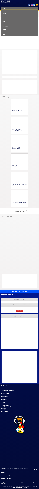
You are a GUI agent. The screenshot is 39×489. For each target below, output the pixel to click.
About (3, 439)
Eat (3, 18)
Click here (30, 475)
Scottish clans (3, 399)
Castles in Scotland (4, 396)
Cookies (3, 473)
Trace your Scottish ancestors (7, 397)
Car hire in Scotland (5, 393)
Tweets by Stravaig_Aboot (5, 318)
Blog (4, 8)
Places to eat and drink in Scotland (7, 394)
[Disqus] (19, 232)
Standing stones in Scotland (6, 400)
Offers (4, 34)
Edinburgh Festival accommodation (8, 390)
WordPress (14, 487)
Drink (4, 21)
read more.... (36, 469)
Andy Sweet (12, 486)
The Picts (3, 402)
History (4, 13)
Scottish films (3, 408)
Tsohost (25, 487)
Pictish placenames (5, 405)
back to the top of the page (19, 291)
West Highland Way (4, 411)
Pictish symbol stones (5, 403)
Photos (4, 32)
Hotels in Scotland (4, 391)
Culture (4, 16)
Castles (4, 10)
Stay (3, 24)
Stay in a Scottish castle (5, 388)
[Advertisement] (9, 86)
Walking (4, 29)
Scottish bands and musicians (7, 406)
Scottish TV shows (4, 409)
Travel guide (5, 26)
